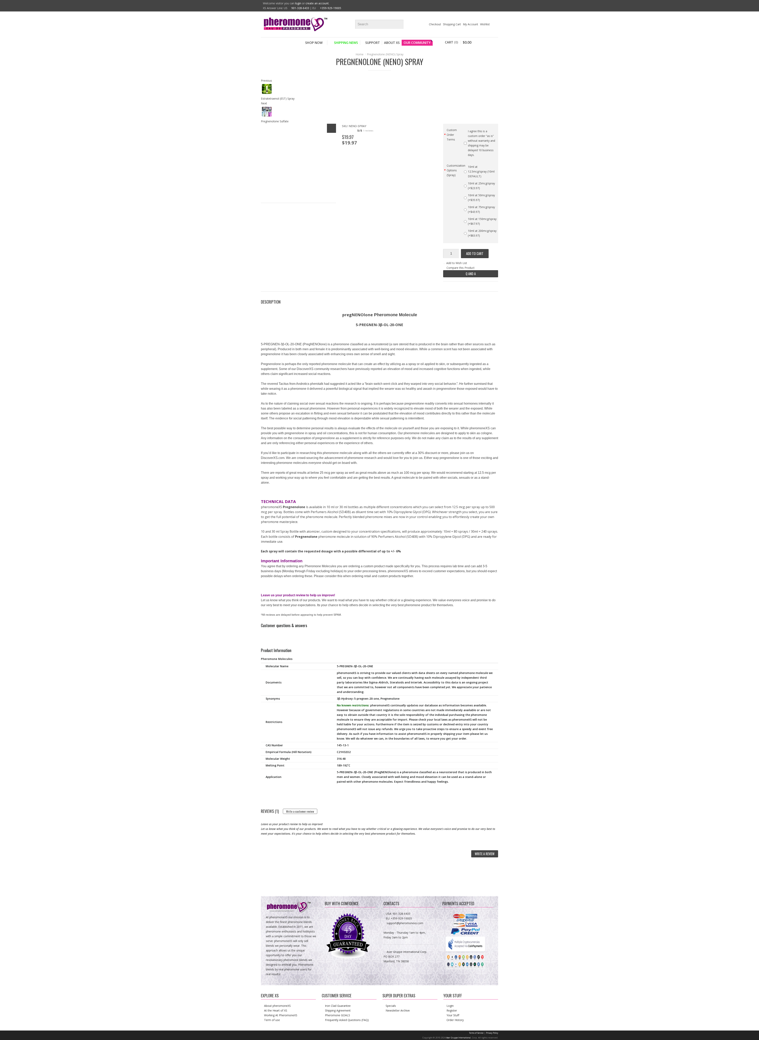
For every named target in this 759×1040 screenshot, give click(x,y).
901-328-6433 (300, 8)
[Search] (402, 24)
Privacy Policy (492, 1033)
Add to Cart (474, 253)
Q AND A (471, 273)
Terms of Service (476, 1033)
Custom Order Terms (452, 134)
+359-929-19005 (330, 8)
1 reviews (368, 130)
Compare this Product (461, 268)
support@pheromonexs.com (405, 923)
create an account (317, 3)
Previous (266, 80)
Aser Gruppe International (458, 1037)
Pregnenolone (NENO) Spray (385, 54)
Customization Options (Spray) (455, 170)
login (298, 3)
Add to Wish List (456, 263)
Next (264, 103)
